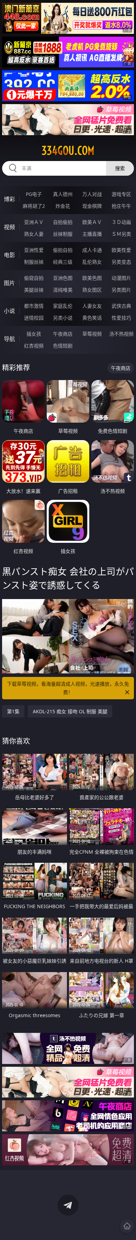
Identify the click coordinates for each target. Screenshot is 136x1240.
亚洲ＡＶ (34, 222)
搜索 (120, 168)
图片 (9, 283)
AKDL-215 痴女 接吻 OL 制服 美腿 (70, 711)
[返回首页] (127, 1226)
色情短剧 (63, 345)
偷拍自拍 (63, 250)
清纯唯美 (63, 289)
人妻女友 (92, 305)
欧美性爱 (121, 250)
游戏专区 (121, 194)
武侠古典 (121, 305)
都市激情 (34, 305)
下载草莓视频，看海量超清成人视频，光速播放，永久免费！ (68, 687)
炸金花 (62, 206)
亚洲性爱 (34, 250)
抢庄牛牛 (121, 206)
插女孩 (34, 333)
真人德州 (63, 194)
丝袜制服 (63, 234)
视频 (9, 227)
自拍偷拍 (63, 222)
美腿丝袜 (34, 289)
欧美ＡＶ (92, 222)
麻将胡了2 (34, 206)
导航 (9, 339)
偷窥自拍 (34, 278)
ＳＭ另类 (121, 234)
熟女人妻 (34, 234)
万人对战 (92, 194)
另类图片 (121, 289)
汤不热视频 (121, 333)
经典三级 (63, 261)
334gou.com (68, 151)
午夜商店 (63, 333)
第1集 (13, 711)
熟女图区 (92, 289)
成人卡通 (92, 250)
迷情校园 (34, 317)
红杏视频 (34, 345)
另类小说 (63, 317)
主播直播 (92, 234)
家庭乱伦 (63, 305)
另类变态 (121, 261)
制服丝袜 (34, 261)
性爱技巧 (121, 317)
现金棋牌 (92, 206)
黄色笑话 (92, 317)
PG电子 (34, 194)
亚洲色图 (63, 278)
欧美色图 (92, 278)
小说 (9, 311)
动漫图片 (121, 278)
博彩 (9, 199)
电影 (9, 255)
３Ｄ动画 (121, 222)
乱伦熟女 (92, 261)
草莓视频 (92, 333)
